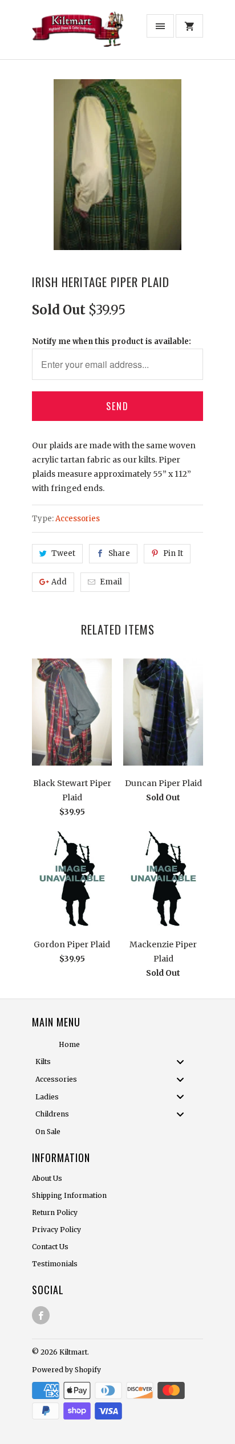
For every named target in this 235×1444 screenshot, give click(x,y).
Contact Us (50, 1246)
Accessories (77, 518)
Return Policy (55, 1212)
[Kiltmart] (77, 34)
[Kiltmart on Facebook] (41, 1315)
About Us (47, 1178)
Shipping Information (69, 1195)
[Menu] (160, 26)
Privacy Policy (56, 1229)
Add (59, 582)
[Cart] (189, 26)
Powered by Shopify (66, 1369)
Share (119, 553)
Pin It (173, 553)
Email (111, 582)
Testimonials (55, 1263)
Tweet (63, 553)
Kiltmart (73, 1352)
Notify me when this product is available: (111, 341)
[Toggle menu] (184, 1061)
